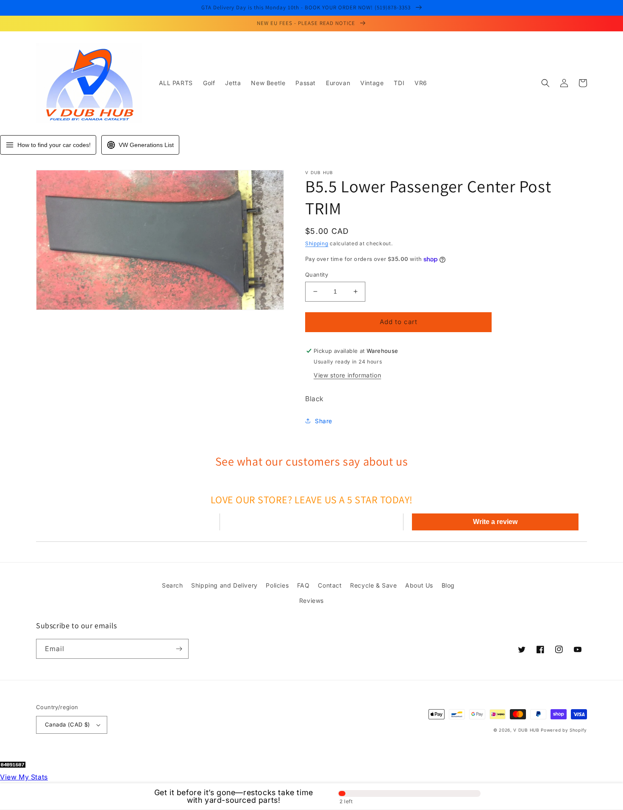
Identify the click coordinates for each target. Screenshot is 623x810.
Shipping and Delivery (224, 585)
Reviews (311, 600)
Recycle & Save (373, 585)
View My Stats (24, 777)
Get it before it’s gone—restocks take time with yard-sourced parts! (233, 796)
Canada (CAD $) (67, 724)
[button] (545, 83)
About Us (419, 585)
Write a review (495, 521)
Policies (277, 585)
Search (172, 585)
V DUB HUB (526, 729)
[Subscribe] (179, 649)
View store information (347, 375)
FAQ (303, 585)
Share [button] (323, 420)
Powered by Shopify (564, 729)
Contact (330, 585)
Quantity (316, 274)
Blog (448, 585)
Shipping (316, 243)
